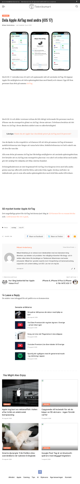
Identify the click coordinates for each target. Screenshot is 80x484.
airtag (14, 227)
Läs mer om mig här (52, 264)
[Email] (74, 236)
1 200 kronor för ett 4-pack (17, 216)
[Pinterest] (68, 236)
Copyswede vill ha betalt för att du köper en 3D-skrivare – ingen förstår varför (58, 412)
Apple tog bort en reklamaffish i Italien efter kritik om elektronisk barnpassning (19, 412)
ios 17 (21, 227)
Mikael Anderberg (8, 25)
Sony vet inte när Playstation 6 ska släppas (45, 334)
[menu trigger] (4, 6)
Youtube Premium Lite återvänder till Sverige (46, 344)
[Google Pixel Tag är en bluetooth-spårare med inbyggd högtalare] (60, 436)
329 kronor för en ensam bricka (62, 213)
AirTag (29, 83)
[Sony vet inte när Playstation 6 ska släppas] (20, 335)
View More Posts (68, 247)
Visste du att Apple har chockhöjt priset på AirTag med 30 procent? (42, 133)
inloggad (18, 298)
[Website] (72, 268)
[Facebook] (77, 1)
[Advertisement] (40, 102)
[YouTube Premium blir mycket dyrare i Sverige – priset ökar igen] (20, 325)
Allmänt (5, 15)
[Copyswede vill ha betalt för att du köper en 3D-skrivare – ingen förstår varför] (60, 393)
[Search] (76, 6)
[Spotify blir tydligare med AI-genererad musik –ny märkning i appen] (20, 356)
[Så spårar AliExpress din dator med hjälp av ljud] (20, 315)
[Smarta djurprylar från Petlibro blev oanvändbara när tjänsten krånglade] (20, 436)
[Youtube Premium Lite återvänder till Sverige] (20, 346)
